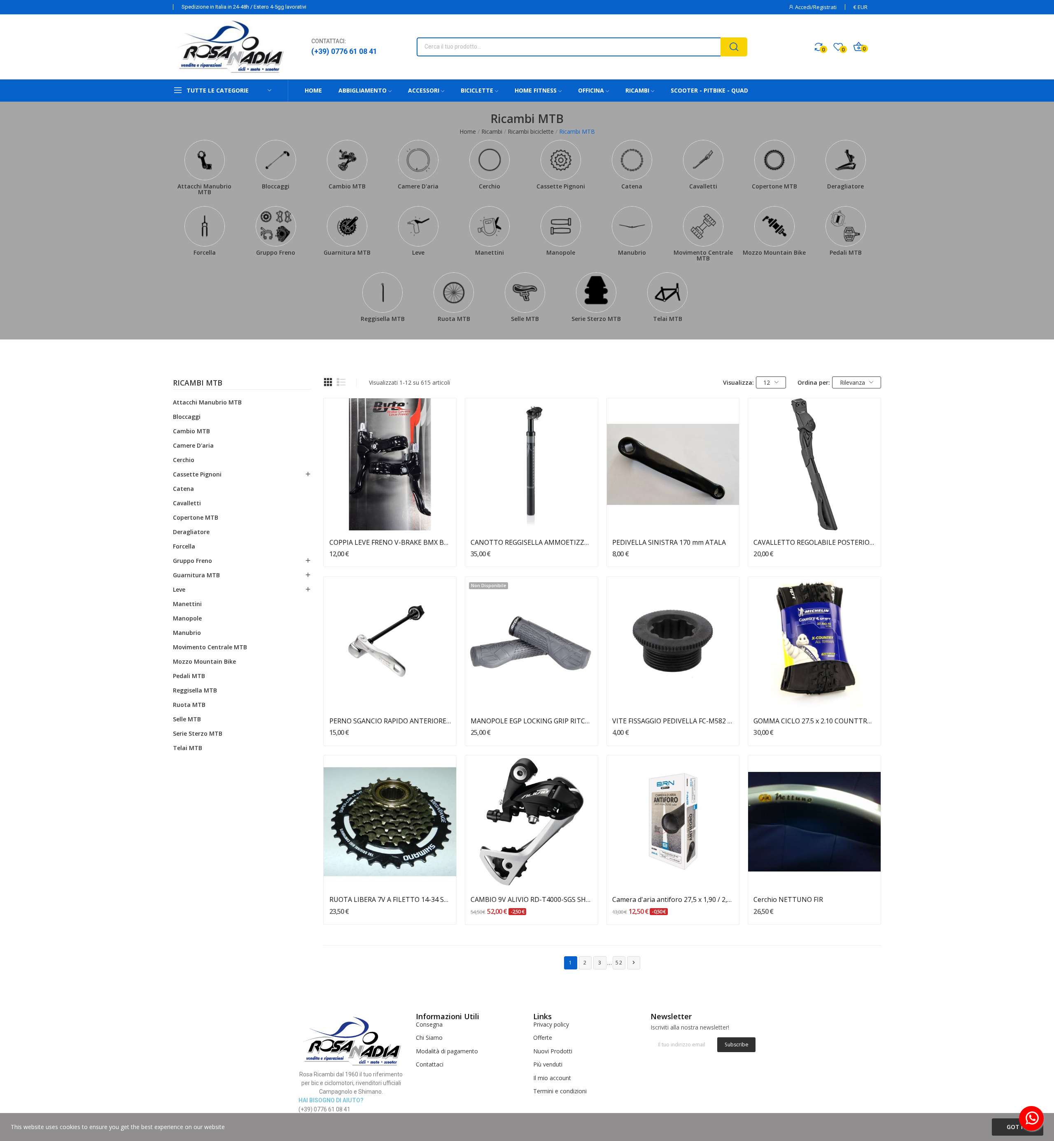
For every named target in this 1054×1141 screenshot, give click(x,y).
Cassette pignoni (560, 186)
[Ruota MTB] (453, 292)
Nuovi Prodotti (552, 1051)
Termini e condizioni (560, 1091)
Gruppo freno (275, 252)
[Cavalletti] (703, 160)
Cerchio (489, 186)
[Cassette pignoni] (560, 160)
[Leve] (418, 226)
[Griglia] (328, 382)
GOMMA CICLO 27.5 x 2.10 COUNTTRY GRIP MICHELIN (814, 720)
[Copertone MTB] (774, 160)
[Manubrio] (631, 226)
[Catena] (631, 160)
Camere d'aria (418, 186)
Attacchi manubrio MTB (204, 189)
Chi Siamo (429, 1037)
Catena (631, 186)
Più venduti (547, 1064)
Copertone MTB (774, 186)
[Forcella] (204, 226)
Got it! (1017, 1127)
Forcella (205, 252)
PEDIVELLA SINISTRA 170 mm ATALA (669, 542)
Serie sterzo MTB (596, 319)
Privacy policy (551, 1024)
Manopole (560, 252)
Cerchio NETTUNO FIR (788, 899)
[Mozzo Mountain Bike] (774, 226)
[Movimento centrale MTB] (703, 226)
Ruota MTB (454, 319)
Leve (418, 252)
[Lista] (341, 382)
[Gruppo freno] (275, 226)
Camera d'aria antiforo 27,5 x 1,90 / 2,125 (673, 899)
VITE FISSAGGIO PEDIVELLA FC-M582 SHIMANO (673, 720)
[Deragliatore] (845, 160)
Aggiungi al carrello (390, 516)
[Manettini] (489, 226)
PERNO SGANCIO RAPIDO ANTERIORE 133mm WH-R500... (390, 720)
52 (619, 962)
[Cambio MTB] (346, 160)
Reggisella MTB (383, 319)
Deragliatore (845, 186)
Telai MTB (667, 319)
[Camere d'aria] (418, 160)
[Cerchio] (489, 160)
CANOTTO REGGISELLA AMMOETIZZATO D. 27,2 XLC (531, 542)
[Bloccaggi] (275, 160)
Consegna (429, 1024)
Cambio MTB (347, 186)
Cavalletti (703, 186)
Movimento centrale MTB (703, 255)
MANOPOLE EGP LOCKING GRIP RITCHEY (531, 720)
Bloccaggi (275, 186)
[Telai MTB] (667, 292)
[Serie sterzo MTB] (596, 292)
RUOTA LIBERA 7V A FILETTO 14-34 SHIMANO (390, 899)
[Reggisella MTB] (382, 292)
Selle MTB (525, 319)
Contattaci (429, 1064)
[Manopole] (560, 226)
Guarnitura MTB (347, 252)
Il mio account (552, 1078)
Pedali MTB (846, 252)
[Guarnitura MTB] (346, 226)
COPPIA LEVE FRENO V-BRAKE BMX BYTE (390, 542)
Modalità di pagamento (447, 1051)
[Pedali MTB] (845, 226)
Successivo (633, 962)
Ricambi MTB (197, 383)
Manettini (489, 252)
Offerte (542, 1037)
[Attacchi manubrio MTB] (204, 160)
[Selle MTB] (525, 292)
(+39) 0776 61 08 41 (344, 51)
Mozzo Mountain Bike (774, 252)
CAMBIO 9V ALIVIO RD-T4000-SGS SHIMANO (531, 899)
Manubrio (632, 252)
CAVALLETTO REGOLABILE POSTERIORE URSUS (814, 542)
